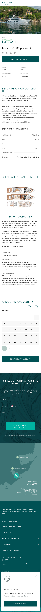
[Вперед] (36, 307)
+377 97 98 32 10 (30, 491)
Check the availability (19, 359)
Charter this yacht (19, 59)
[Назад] (29, 307)
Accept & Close (19, 604)
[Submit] (26, 563)
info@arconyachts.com (28, 489)
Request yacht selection (20, 426)
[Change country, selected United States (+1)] (12, 406)
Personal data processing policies (16, 596)
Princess (7, 40)
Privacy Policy (31, 435)
